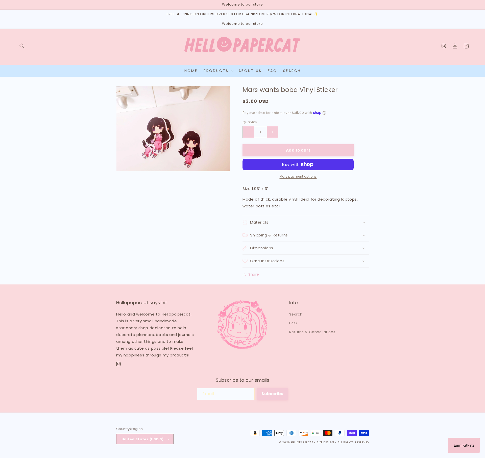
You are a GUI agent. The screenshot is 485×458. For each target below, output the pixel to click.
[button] (22, 46)
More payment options (298, 176)
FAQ (293, 323)
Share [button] (253, 274)
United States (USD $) (142, 439)
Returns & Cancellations (312, 331)
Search (296, 314)
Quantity (250, 122)
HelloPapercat (302, 442)
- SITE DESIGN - (325, 442)
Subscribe (272, 393)
